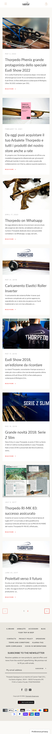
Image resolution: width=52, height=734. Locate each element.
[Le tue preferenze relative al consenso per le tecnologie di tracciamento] (40, 731)
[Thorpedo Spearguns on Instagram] (26, 690)
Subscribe (39, 668)
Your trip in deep (26, 632)
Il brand (10, 629)
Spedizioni (40, 639)
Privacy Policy (26, 639)
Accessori (33, 629)
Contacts (11, 639)
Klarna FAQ (37, 642)
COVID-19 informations (35, 646)
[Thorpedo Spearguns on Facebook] (22, 690)
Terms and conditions (19, 642)
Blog (43, 629)
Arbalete (21, 629)
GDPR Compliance (14, 646)
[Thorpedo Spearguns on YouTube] (30, 690)
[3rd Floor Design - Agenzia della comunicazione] (26, 703)
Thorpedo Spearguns (32, 696)
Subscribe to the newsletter (26, 653)
